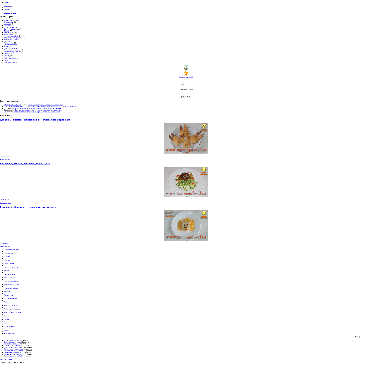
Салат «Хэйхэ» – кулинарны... (14, 349)
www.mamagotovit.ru (6, 359)
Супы (6, 60)
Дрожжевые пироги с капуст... (14, 351)
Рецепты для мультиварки (12, 50)
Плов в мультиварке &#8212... (14, 347)
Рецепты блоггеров (10, 48)
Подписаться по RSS (186, 77)
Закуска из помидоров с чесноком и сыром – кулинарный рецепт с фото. (37, 108)
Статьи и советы (9, 58)
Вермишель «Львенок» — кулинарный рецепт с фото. (28, 207)
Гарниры (7, 25)
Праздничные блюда (10, 45)
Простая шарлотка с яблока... (13, 345)
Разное (6, 46)
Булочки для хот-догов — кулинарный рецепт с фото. (45, 105)
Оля (5, 112)
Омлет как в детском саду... (13, 342)
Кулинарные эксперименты (13, 38)
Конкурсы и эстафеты (11, 36)
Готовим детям (9, 27)
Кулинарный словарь (11, 39)
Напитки (7, 41)
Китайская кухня (9, 34)
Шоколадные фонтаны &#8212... (14, 354)
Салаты (6, 53)
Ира (5, 108)
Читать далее (5, 156)
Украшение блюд (9, 62)
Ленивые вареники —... (12, 340)
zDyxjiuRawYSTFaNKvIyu (12, 105)
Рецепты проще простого (12, 52)
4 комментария (5, 159)
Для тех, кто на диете (11, 29)
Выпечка (7, 24)
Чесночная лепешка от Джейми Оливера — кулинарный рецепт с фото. (36, 112)
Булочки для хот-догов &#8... (13, 356)
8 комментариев (5, 203)
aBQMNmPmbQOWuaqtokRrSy (14, 106)
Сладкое (6, 55)
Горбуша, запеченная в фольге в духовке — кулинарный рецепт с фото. (38, 110)
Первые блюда (8, 43)
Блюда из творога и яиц (11, 20)
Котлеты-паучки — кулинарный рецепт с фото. (25, 163)
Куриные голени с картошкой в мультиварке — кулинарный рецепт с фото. (56, 106)
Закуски (6, 31)
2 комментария (5, 246)
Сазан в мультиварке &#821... (13, 352)
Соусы (6, 57)
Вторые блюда (8, 22)
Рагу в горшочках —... (11, 344)
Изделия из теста (9, 32)
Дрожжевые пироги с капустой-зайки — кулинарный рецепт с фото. (36, 119)
